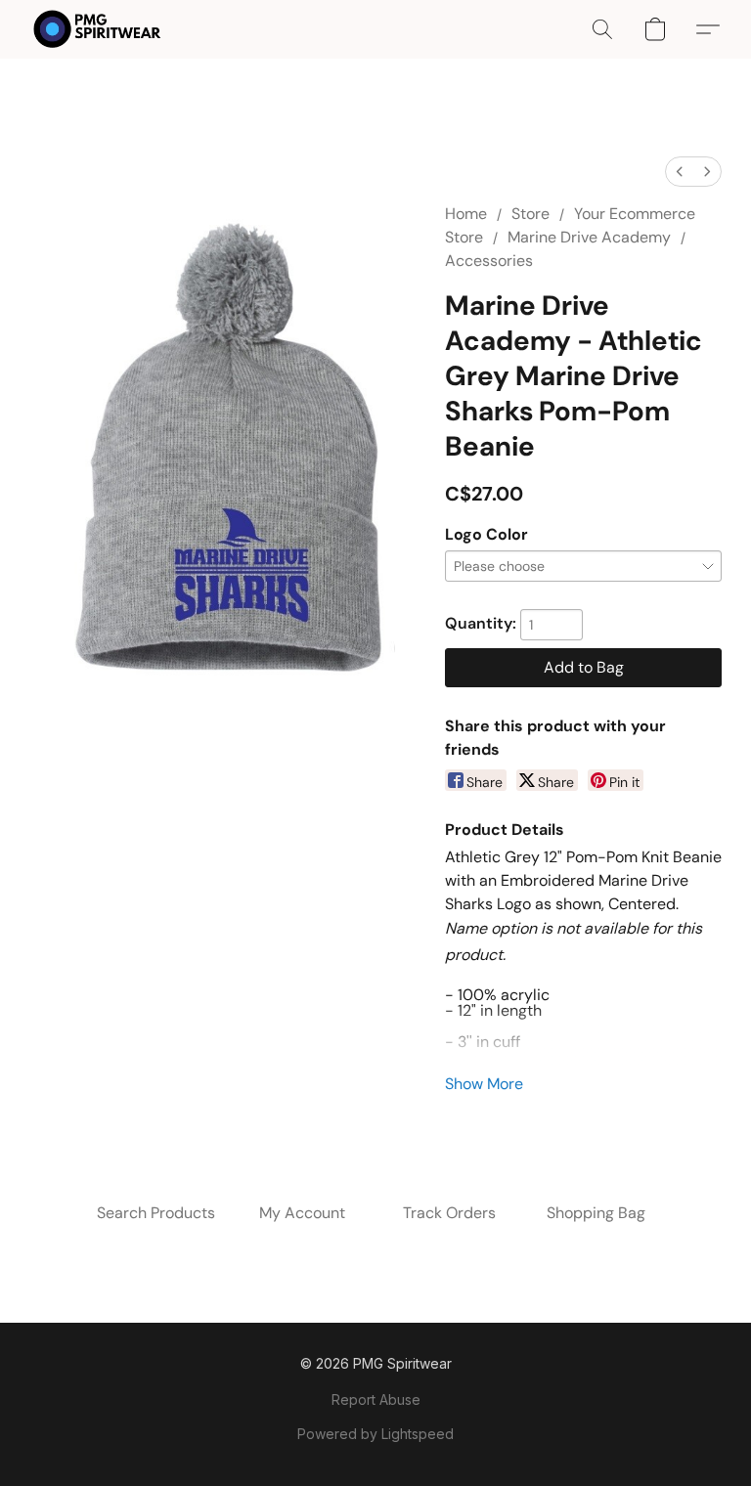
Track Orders (449, 1212)
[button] (97, 29)
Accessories (489, 260)
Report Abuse (375, 1399)
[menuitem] (679, 171)
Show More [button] (484, 1083)
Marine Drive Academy (589, 237)
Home (466, 213)
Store (530, 213)
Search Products (156, 1212)
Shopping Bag (596, 1212)
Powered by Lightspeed (375, 1433)
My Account (302, 1212)
